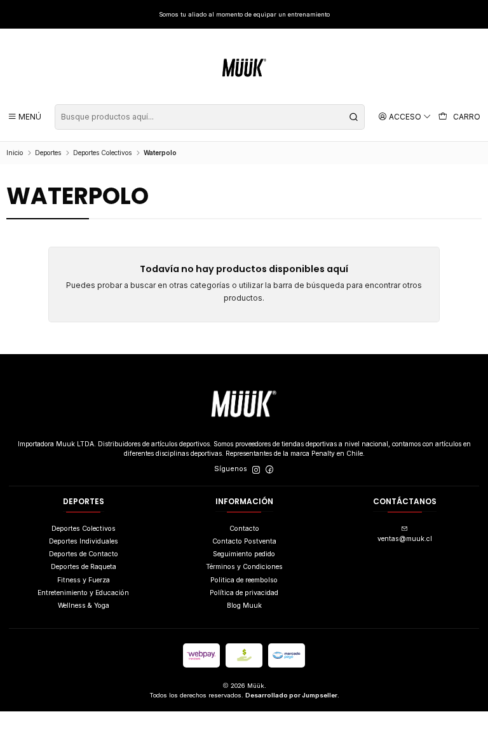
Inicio (14, 152)
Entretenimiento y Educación (83, 593)
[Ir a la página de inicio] (244, 67)
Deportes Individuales (83, 541)
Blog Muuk (244, 605)
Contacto (244, 528)
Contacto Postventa (244, 541)
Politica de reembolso (244, 580)
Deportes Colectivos (102, 152)
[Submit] (354, 117)
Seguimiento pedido (244, 554)
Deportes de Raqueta (83, 567)
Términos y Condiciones (244, 567)
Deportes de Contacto (83, 554)
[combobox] (210, 117)
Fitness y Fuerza (83, 580)
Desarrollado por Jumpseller (291, 695)
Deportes (48, 152)
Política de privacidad (244, 593)
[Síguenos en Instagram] (256, 469)
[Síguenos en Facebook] (269, 469)
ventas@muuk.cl (404, 539)
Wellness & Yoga (83, 605)
